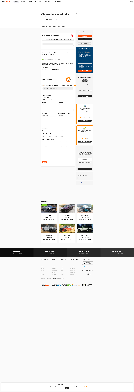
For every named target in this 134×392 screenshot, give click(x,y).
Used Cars (30, 1)
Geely (62, 274)
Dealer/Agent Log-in (73, 274)
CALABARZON (69, 85)
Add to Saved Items (84, 178)
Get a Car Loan (84, 120)
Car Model (44, 69)
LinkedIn (42, 274)
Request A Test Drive (84, 41)
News (59, 26)
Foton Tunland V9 (84, 215)
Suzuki (62, 270)
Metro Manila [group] (49, 39)
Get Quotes (84, 36)
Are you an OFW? (45, 97)
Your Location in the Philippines (64, 113)
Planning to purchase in (47, 121)
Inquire (84, 38)
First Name (44, 102)
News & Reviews (38, 1)
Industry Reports (73, 268)
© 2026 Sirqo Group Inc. (89, 278)
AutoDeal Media (73, 264)
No (44, 99)
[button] (43, 40)
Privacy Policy (49, 278)
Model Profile (44, 26)
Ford (61, 264)
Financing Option (45, 128)
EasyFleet (53, 266)
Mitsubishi (62, 266)
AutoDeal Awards (73, 272)
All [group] (45, 39)
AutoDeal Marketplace (74, 262)
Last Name (60, 102)
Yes (51, 99)
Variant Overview (52, 26)
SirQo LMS (72, 266)
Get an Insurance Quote (85, 141)
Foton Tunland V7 (66, 215)
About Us (42, 262)
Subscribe (84, 168)
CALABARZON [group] (68, 39)
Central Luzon (62, 85)
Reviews (63, 26)
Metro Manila (48, 85)
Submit (44, 162)
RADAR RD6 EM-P (84, 235)
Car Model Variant (55, 69)
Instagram (42, 268)
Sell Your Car (54, 274)
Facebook (42, 266)
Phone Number (45, 113)
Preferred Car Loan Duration (48, 139)
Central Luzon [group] (62, 39)
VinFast (62, 268)
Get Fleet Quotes (84, 70)
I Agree (67, 388)
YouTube (42, 270)
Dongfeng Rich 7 (49, 235)
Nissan (62, 272)
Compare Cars (54, 270)
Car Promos (23, 1)
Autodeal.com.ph (57, 159)
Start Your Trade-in (85, 96)
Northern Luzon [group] (56, 39)
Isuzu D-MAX (67, 235)
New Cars (16, 1)
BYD (61, 262)
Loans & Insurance (48, 1)
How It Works (43, 264)
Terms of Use (43, 278)
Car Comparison (58, 1)
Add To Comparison (85, 43)
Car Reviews (54, 268)
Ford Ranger (49, 215)
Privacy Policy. (62, 159)
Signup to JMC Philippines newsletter (85, 162)
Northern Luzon (55, 85)
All (43, 85)
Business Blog (72, 270)
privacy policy (84, 386)
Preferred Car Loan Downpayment (49, 133)
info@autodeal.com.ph (60, 278)
